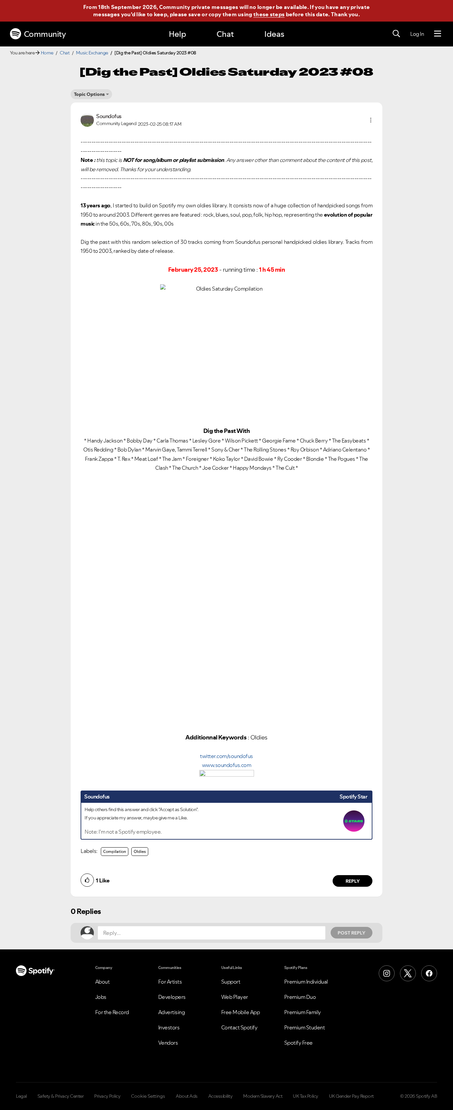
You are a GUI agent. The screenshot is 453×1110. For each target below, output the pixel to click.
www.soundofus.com (226, 765)
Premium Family (302, 1012)
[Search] (396, 34)
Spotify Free (298, 1042)
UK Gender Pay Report (351, 1096)
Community (45, 34)
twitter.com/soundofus (226, 756)
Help (177, 34)
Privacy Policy (107, 1096)
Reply (353, 881)
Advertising (171, 1012)
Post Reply (351, 933)
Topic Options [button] (89, 94)
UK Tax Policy (305, 1096)
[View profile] (87, 119)
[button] (371, 120)
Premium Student (304, 1027)
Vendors (168, 1042)
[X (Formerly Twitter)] (408, 973)
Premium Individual (306, 981)
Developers (172, 997)
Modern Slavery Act (262, 1096)
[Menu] (437, 33)
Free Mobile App (240, 1012)
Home (47, 52)
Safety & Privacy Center (60, 1096)
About (102, 981)
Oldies (140, 851)
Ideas (274, 34)
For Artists (170, 981)
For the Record (112, 1012)
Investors (169, 1027)
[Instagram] (387, 973)
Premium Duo (300, 997)
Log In (417, 33)
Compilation (114, 851)
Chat (225, 34)
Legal (21, 1096)
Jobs (100, 997)
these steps (269, 14)
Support (230, 981)
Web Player (234, 997)
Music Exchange (92, 52)
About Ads (187, 1096)
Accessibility (220, 1096)
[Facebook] (429, 973)
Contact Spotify (239, 1027)
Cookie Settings (148, 1096)
